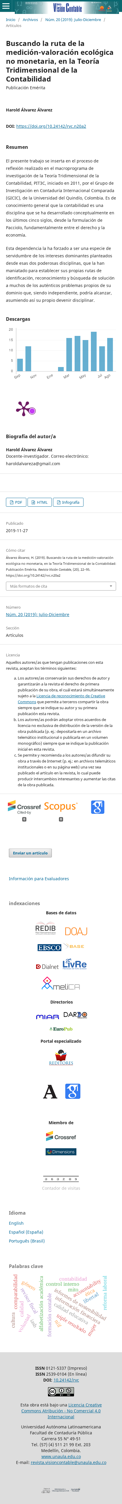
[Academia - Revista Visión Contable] (50, 1097)
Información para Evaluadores (39, 878)
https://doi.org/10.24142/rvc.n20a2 (51, 126)
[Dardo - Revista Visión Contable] (75, 1018)
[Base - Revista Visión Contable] (73, 949)
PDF (18, 502)
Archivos (30, 19)
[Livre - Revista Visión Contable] (74, 968)
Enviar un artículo (30, 853)
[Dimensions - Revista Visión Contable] (61, 1154)
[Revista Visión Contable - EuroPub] (61, 1029)
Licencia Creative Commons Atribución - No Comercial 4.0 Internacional (61, 1411)
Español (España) (26, 1232)
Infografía (70, 502)
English (16, 1223)
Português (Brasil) (27, 1241)
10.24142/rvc (66, 1380)
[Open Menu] (6, 6)
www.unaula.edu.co (61, 1456)
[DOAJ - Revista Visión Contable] (76, 934)
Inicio (10, 19)
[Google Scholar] (73, 1097)
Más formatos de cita (28, 586)
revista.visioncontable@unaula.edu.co (68, 1462)
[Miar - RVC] (48, 1018)
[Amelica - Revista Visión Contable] (61, 990)
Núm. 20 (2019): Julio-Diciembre (73, 19)
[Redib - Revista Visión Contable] (45, 934)
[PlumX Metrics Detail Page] (23, 408)
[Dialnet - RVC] (47, 968)
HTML (42, 502)
